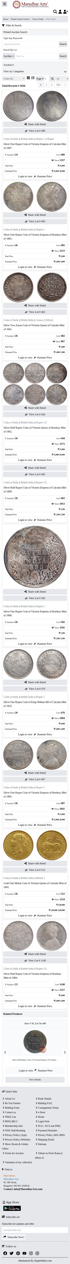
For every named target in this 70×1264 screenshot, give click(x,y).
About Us (10, 1098)
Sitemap (42, 1144)
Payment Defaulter (47, 1130)
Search (63, 44)
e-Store (41, 1112)
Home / (6, 19)
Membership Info (14, 1126)
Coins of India (11, 139)
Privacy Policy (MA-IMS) (51, 1135)
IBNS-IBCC (11, 1121)
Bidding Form (12, 1107)
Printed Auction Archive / (21, 19)
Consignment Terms (48, 1107)
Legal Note (43, 1121)
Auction (7, 56)
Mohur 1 (40, 878)
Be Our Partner (13, 1103)
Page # (39, 78)
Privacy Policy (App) (16, 1135)
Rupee (50, 139)
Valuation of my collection (18, 1162)
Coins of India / (38, 19)
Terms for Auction (14, 1153)
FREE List (10, 1116)
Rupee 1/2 (41, 422)
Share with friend (37, 124)
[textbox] (35, 1186)
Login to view (25, 176)
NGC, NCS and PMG (49, 1126)
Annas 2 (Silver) (44, 320)
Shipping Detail (46, 1139)
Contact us (10, 1112)
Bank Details (44, 1098)
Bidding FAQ (45, 1103)
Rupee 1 (40, 139)
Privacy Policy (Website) (17, 1139)
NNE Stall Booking (15, 1130)
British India (27, 139)
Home (41, 1116)
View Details (35, 1079)
